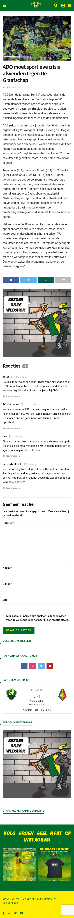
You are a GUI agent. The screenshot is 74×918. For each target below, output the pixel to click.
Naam (7, 567)
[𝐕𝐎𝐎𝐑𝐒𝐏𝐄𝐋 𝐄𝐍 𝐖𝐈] (54, 864)
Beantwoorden (13, 396)
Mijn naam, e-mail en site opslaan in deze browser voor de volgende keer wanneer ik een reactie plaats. (37, 618)
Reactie (8, 522)
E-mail (8, 584)
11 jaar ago (20, 377)
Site (5, 599)
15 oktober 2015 (11, 87)
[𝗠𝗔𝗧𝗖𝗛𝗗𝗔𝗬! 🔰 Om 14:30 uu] (19, 864)
